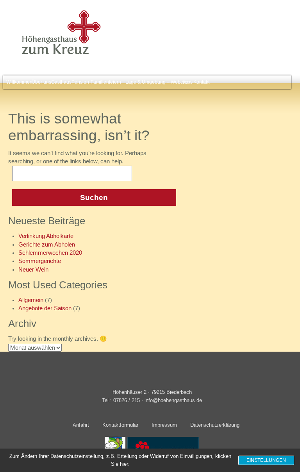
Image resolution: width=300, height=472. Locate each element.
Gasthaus (60, 82)
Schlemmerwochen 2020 (50, 253)
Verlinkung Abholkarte (45, 236)
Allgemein (30, 300)
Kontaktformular (120, 425)
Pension (79, 82)
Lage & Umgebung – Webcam (153, 82)
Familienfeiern (104, 82)
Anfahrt (81, 425)
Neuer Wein (33, 269)
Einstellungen (266, 460)
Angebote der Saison (44, 308)
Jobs (186, 82)
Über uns (40, 82)
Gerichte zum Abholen (46, 244)
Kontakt (200, 82)
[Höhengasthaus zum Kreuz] (59, 54)
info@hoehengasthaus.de (173, 400)
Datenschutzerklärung (214, 425)
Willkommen (17, 82)
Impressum (164, 425)
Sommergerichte (39, 261)
